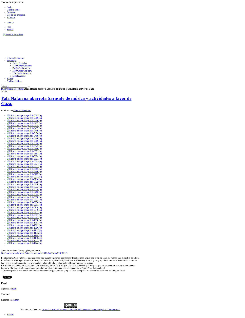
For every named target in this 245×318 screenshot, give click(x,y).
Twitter (10, 29)
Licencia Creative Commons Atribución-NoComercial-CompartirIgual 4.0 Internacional (81, 309)
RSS (9, 27)
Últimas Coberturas (15, 89)
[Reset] (29, 86)
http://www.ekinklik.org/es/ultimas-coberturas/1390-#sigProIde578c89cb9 (34, 253)
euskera (10, 22)
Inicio (3, 89)
